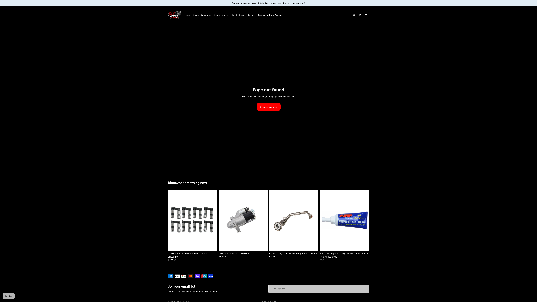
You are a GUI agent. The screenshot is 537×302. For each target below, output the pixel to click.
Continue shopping (268, 107)
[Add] (314, 246)
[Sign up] (365, 289)
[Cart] (366, 15)
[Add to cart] (212, 246)
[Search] (354, 15)
